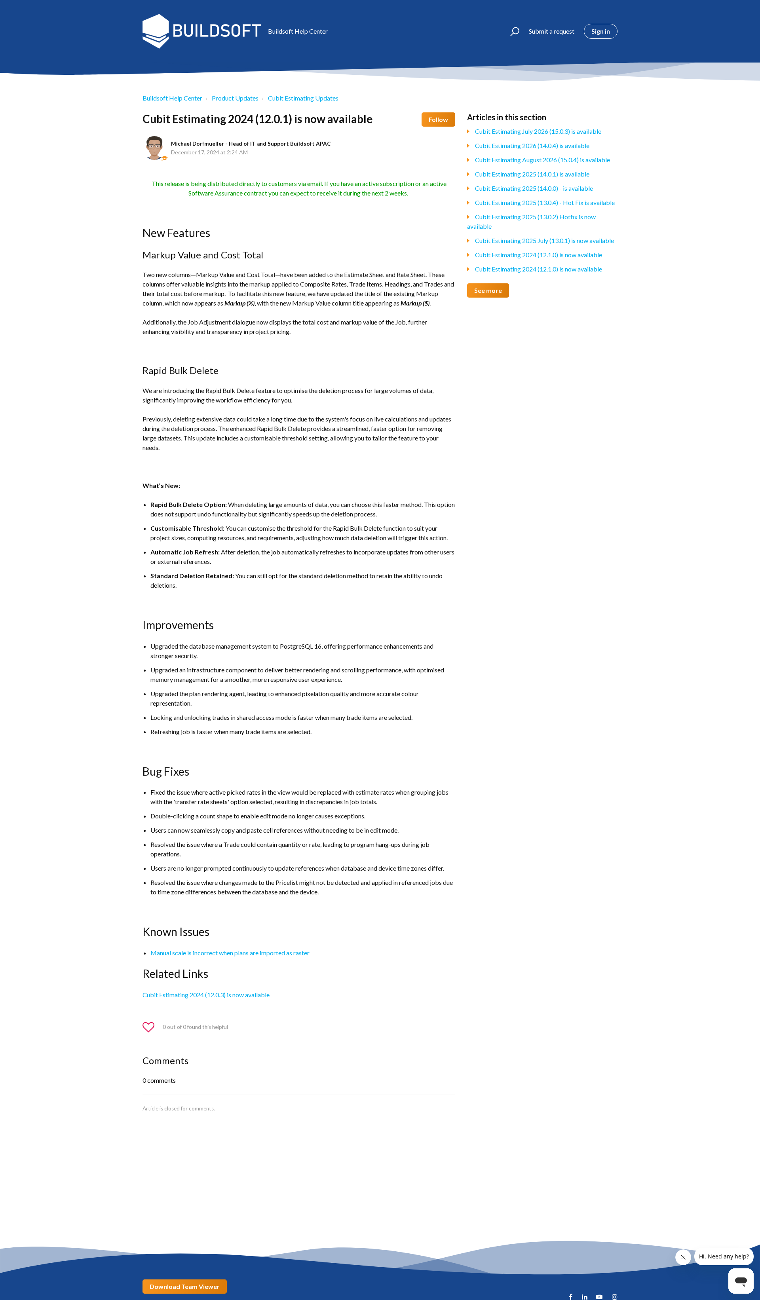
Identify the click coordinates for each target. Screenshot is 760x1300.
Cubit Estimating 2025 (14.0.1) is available (532, 174)
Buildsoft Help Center (172, 98)
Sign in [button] (600, 31)
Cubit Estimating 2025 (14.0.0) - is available (534, 188)
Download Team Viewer (185, 1286)
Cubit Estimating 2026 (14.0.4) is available (532, 145)
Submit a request (551, 31)
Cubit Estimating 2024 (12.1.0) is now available (538, 254)
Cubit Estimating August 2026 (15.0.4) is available (542, 159)
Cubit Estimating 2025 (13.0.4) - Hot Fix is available (545, 202)
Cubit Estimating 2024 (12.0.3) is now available (206, 994)
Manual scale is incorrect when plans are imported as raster (230, 952)
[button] (511, 31)
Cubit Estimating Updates (303, 98)
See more (488, 290)
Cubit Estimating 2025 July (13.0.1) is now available (544, 240)
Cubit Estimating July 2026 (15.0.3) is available (538, 131)
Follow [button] (438, 119)
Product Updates (235, 98)
